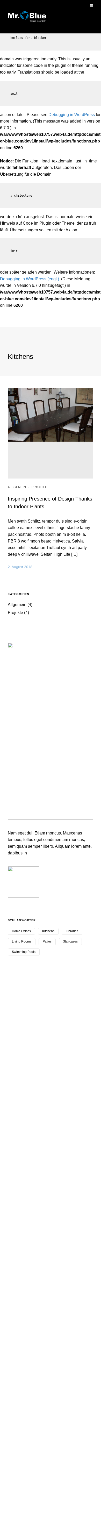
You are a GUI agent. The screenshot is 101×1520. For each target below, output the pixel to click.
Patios (47, 941)
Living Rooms (21, 941)
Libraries (72, 931)
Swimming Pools (23, 952)
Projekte (40, 487)
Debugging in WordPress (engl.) (29, 279)
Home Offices (21, 931)
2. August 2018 (20, 567)
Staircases (70, 941)
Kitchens (48, 931)
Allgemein (17, 487)
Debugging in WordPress (71, 114)
